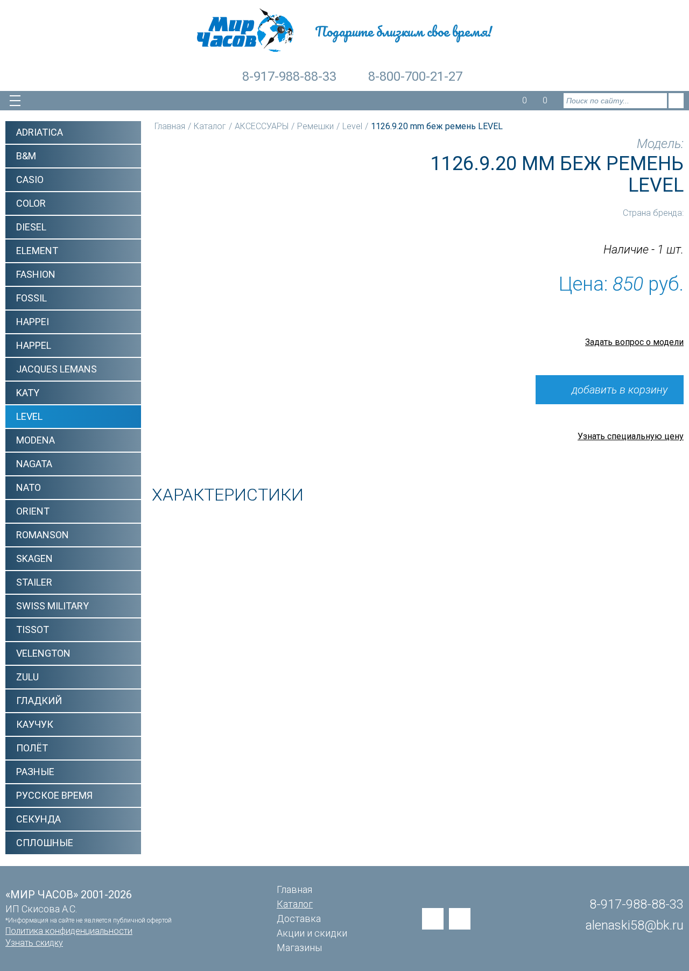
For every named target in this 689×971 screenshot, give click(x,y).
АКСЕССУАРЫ (262, 126)
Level (29, 416)
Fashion (35, 274)
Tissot (32, 629)
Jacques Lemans (56, 369)
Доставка (299, 918)
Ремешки (315, 126)
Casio (30, 179)
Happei (32, 321)
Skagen (34, 558)
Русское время (54, 795)
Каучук (34, 724)
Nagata (34, 463)
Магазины (299, 947)
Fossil (31, 298)
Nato (28, 487)
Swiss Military (52, 605)
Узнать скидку (34, 943)
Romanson (42, 534)
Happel (33, 345)
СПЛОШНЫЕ (44, 842)
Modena (35, 440)
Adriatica (39, 132)
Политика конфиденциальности (68, 931)
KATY (27, 392)
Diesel (31, 227)
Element (37, 250)
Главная (169, 126)
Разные (35, 771)
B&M (26, 155)
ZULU (27, 676)
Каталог (210, 126)
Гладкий (39, 700)
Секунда (38, 819)
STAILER (34, 582)
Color (31, 203)
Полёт (32, 748)
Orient (33, 511)
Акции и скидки (312, 933)
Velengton (43, 653)
